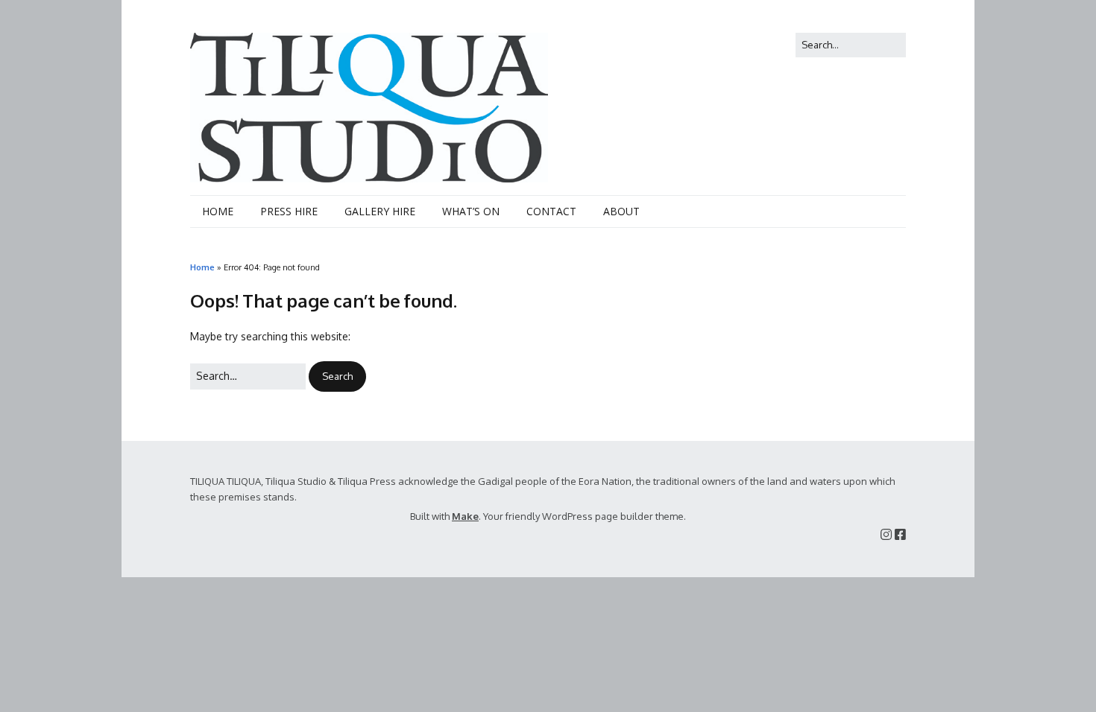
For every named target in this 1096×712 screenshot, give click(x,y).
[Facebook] (900, 534)
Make (465, 516)
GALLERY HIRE (379, 211)
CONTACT (551, 211)
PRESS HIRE (289, 211)
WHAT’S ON (471, 211)
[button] (337, 376)
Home (202, 267)
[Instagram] (886, 534)
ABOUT (621, 211)
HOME (217, 211)
